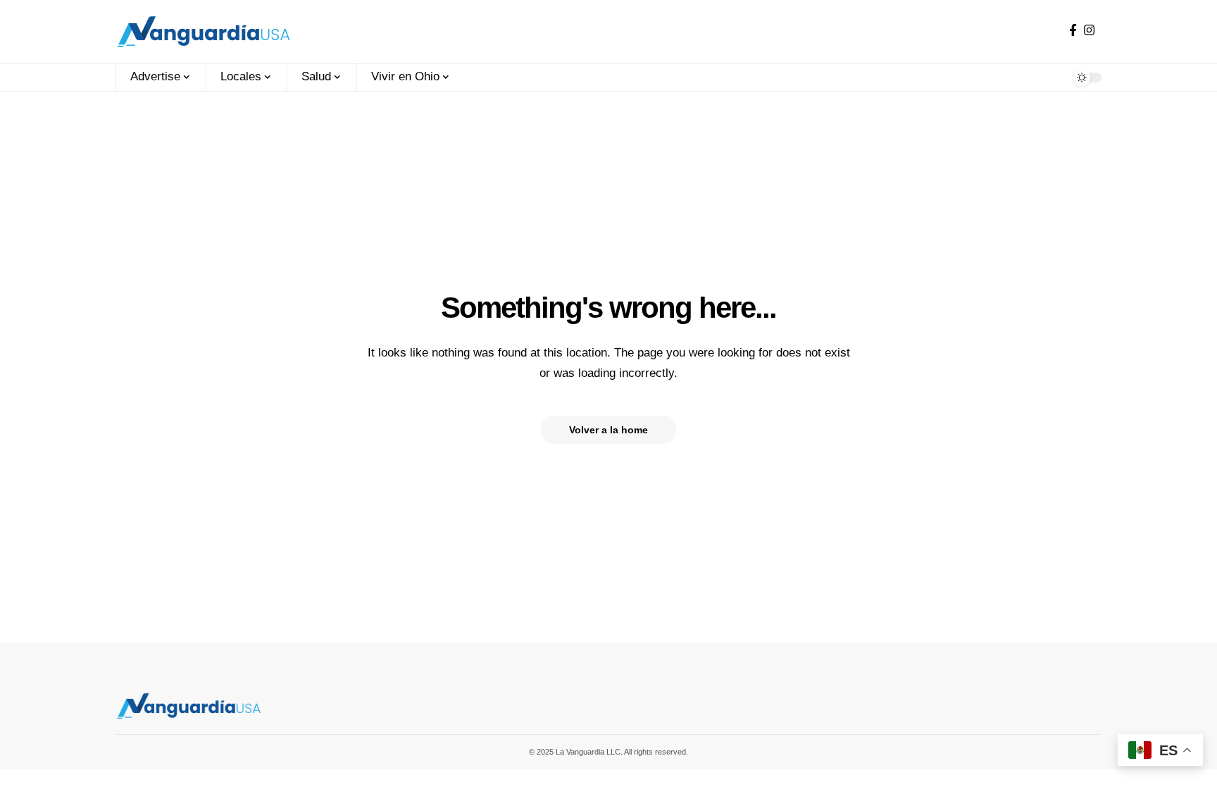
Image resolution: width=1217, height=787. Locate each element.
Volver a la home (608, 429)
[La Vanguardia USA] (204, 32)
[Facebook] (1073, 30)
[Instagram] (1089, 30)
